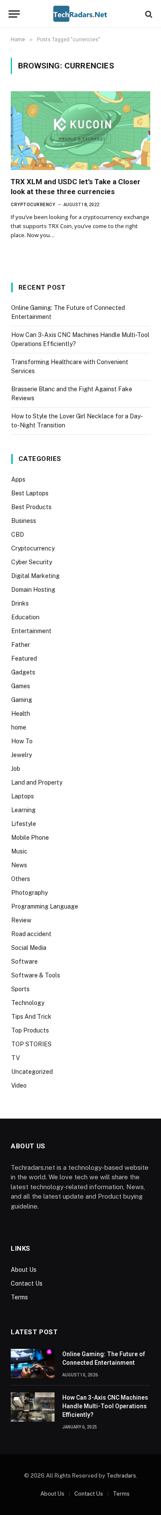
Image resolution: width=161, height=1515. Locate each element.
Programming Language (44, 906)
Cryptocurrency (33, 548)
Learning (23, 810)
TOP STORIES (31, 1044)
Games (20, 686)
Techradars (121, 1475)
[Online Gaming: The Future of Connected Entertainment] (33, 1363)
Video (19, 1085)
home (18, 727)
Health (20, 713)
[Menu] (14, 14)
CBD (17, 534)
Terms (19, 1297)
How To (22, 741)
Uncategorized (32, 1071)
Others (20, 878)
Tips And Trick (31, 1016)
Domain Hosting (33, 589)
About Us (23, 1269)
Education (25, 617)
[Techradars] (80, 14)
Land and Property (36, 782)
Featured (24, 658)
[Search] (147, 14)
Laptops (22, 796)
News (19, 865)
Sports (20, 989)
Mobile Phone (30, 837)
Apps (18, 479)
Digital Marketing (35, 575)
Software (24, 961)
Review (21, 920)
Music (19, 851)
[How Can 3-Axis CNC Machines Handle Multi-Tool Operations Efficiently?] (33, 1407)
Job (15, 768)
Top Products (30, 1030)
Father (20, 644)
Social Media (28, 947)
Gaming (21, 699)
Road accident (31, 934)
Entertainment (31, 631)
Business (23, 520)
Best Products (31, 507)
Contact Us (27, 1283)
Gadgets (23, 672)
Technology (27, 1002)
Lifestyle (23, 823)
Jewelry (21, 754)
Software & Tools (35, 975)
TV (15, 1057)
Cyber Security (31, 562)
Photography (29, 892)
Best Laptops (30, 493)
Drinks (20, 603)
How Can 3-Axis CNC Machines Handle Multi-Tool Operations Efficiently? (105, 1406)
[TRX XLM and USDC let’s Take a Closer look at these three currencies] (80, 130)
